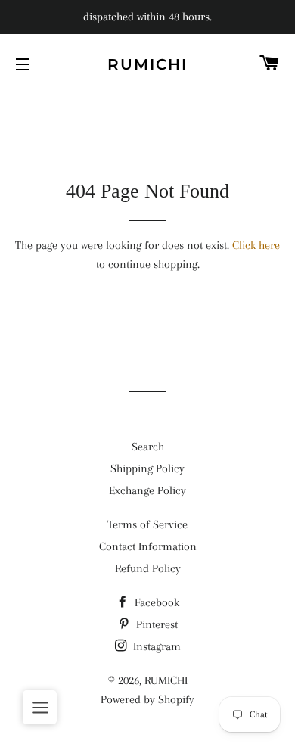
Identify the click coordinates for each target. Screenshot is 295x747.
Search (148, 446)
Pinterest (155, 624)
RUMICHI (147, 64)
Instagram (155, 646)
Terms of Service (147, 524)
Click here (256, 245)
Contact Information (148, 546)
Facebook (155, 602)
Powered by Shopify (147, 699)
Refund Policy (148, 568)
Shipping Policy (147, 468)
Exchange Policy (147, 490)
